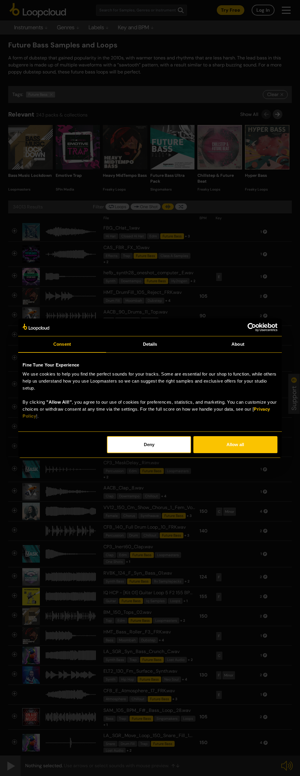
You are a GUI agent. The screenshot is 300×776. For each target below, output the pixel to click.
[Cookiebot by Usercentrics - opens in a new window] (251, 327)
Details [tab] (150, 344)
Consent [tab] (62, 344)
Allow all (235, 444)
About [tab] (237, 344)
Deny (149, 444)
